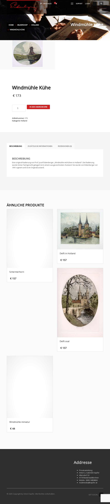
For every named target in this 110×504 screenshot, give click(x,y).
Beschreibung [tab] (15, 146)
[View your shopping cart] (56, 3)
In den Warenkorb (38, 107)
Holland (24, 120)
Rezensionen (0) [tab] (65, 146)
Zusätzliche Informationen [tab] (40, 146)
